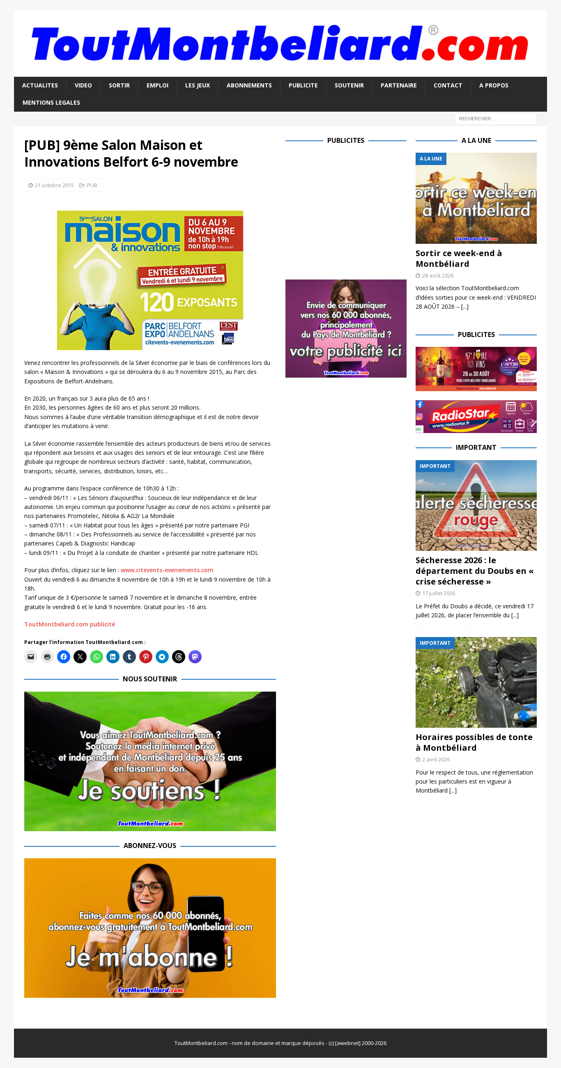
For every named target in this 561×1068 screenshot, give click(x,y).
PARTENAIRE (399, 85)
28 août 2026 (437, 275)
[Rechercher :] (496, 118)
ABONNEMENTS (249, 85)
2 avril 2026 (436, 759)
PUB (92, 185)
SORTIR (119, 85)
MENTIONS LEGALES (51, 102)
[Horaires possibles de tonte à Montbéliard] (476, 682)
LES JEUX (197, 85)
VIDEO (83, 85)
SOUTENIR (349, 85)
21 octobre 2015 (54, 185)
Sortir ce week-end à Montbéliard (459, 258)
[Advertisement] (354, 210)
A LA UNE (476, 140)
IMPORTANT (476, 447)
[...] (465, 306)
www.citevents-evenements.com (167, 570)
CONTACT (448, 85)
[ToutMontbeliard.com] (280, 72)
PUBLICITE (303, 85)
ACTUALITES (40, 85)
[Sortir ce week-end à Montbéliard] (476, 198)
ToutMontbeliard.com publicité (69, 624)
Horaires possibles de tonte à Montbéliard (474, 742)
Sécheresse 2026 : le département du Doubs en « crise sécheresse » (475, 571)
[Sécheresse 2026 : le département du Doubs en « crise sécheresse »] (476, 505)
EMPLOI (157, 85)
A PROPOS (493, 85)
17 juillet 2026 (438, 593)
